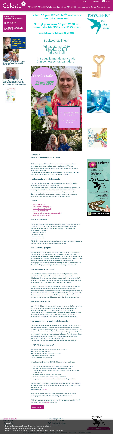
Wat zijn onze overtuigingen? (42, 206)
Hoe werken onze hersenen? (42, 209)
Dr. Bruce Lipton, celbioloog (10, 22)
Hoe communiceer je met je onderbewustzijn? (47, 213)
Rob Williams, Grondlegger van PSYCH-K (13, 17)
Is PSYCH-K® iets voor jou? (42, 215)
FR (109, 1)
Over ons (84, 1)
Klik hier (44, 389)
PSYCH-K (32, 7)
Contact (107, 7)
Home (75, 1)
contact (47, 402)
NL (103, 1)
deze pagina (50, 430)
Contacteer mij (36, 407)
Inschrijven (61, 7)
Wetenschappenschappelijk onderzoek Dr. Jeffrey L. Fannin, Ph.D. (13, 28)
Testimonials (95, 1)
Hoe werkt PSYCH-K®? (40, 211)
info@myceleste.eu (57, 419)
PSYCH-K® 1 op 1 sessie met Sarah (81, 7)
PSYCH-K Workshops (47, 7)
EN (106, 1)
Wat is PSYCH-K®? (39, 204)
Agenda (100, 7)
